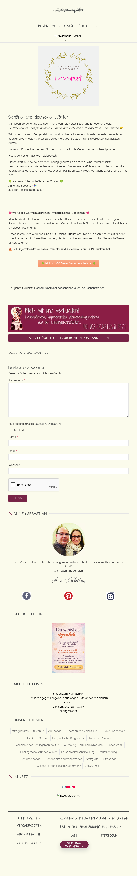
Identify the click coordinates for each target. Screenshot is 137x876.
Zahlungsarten (29, 843)
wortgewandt (68, 711)
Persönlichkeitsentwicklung (78, 752)
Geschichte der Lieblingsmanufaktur (36, 745)
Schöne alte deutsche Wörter (31, 353)
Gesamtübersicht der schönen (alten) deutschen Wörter (70, 288)
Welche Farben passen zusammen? (59, 765)
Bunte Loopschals (114, 731)
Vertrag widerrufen (74, 844)
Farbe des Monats (100, 738)
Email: (13, 450)
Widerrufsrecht (29, 834)
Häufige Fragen (109, 827)
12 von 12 (38, 731)
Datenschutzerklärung (48, 423)
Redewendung (108, 752)
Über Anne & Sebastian (109, 818)
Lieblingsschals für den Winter (38, 752)
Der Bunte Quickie (37, 738)
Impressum (109, 835)
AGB (74, 835)
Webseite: (14, 465)
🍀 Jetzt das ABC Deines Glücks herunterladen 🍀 (68, 263)
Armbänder (55, 731)
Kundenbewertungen (76, 818)
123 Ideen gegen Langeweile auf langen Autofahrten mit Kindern (68, 698)
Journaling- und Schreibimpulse (83, 745)
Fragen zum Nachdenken (68, 693)
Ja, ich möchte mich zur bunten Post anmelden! (68, 338)
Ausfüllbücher (75, 26)
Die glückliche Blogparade (68, 738)
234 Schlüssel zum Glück (68, 706)
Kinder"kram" (115, 745)
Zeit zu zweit (92, 765)
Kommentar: (17, 380)
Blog (95, 26)
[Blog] (68, 795)
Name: (13, 436)
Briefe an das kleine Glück (82, 731)
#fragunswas (20, 731)
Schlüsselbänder (31, 759)
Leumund (68, 702)
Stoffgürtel (92, 759)
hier (10, 175)
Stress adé (109, 759)
